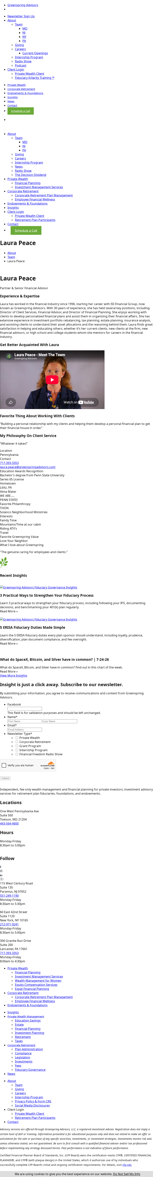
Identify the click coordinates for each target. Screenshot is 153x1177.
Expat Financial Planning (32, 989)
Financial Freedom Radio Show (41, 754)
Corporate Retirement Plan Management (44, 195)
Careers (20, 49)
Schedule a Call (20, 111)
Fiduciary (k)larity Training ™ (34, 78)
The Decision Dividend (30, 175)
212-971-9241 (9, 924)
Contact (12, 105)
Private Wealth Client (29, 74)
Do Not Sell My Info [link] (126, 1174)
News (10, 101)
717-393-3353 (9, 463)
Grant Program (30, 746)
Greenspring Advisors (22, 5)
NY (24, 37)
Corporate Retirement (21, 89)
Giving (19, 45)
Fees (18, 1066)
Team (19, 24)
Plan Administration (29, 1049)
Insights (12, 97)
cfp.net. (127, 1165)
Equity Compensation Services (36, 985)
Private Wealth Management (25, 1016)
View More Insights (13, 675)
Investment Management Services (39, 187)
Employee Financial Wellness (35, 199)
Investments (23, 1061)
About (11, 20)
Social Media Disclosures (32, 1105)
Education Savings (28, 1020)
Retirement (23, 1037)
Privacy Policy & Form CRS (33, 1101)
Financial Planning (27, 183)
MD (24, 28)
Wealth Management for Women (38, 981)
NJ (23, 33)
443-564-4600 (9, 823)
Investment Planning (29, 1033)
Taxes (19, 1041)
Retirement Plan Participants (35, 220)
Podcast (20, 65)
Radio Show (23, 61)
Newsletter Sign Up (21, 16)
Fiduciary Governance (30, 1070)
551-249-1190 (9, 896)
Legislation (22, 1057)
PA (24, 41)
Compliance (23, 1053)
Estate (19, 1025)
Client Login (15, 69)
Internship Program (29, 57)
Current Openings (35, 53)
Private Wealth (16, 85)
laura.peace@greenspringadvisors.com (27, 467)
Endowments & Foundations (25, 93)
